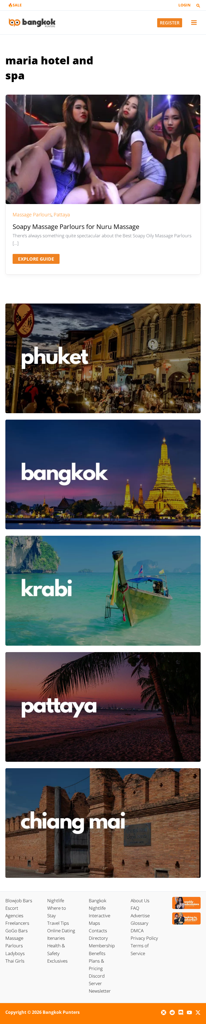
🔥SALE (15, 5)
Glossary (139, 923)
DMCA (137, 930)
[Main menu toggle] (194, 22)
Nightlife (55, 900)
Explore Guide (36, 260)
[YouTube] (189, 1012)
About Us (140, 900)
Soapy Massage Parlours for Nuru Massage (76, 226)
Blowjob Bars (18, 900)
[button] (198, 6)
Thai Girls (14, 961)
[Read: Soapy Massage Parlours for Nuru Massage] (103, 149)
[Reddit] (172, 1012)
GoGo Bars (16, 930)
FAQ (135, 908)
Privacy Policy (144, 938)
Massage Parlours (32, 214)
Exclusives (57, 961)
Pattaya (62, 214)
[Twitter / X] (198, 1012)
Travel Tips (58, 923)
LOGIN (184, 5)
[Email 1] (163, 1012)
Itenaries (56, 938)
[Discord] (180, 1012)
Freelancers (17, 923)
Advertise (140, 915)
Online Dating (61, 930)
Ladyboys (15, 953)
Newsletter (100, 991)
